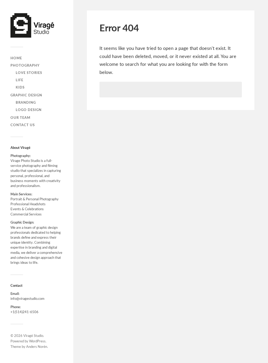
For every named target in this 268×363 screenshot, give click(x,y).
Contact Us (22, 125)
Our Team (20, 117)
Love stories (29, 72)
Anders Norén (36, 347)
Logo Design (29, 110)
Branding (26, 102)
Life (19, 80)
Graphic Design (26, 95)
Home (16, 58)
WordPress (37, 341)
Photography (25, 65)
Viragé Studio (33, 336)
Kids (20, 87)
